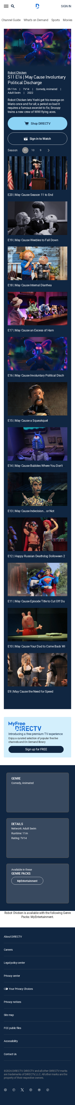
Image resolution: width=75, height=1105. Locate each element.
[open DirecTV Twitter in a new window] (22, 1089)
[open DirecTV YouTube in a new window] (39, 1089)
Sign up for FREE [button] (36, 749)
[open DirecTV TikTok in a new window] (47, 1089)
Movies (67, 20)
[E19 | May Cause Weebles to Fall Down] (37, 218)
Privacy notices (12, 1002)
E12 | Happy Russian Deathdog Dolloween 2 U (38, 556)
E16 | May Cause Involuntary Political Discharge (39, 375)
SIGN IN (66, 6)
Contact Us (10, 1054)
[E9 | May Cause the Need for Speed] (37, 669)
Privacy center (12, 976)
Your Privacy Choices (21, 989)
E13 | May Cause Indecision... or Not (31, 511)
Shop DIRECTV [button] (40, 123)
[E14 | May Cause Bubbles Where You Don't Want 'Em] (37, 444)
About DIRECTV (13, 936)
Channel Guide (11, 20)
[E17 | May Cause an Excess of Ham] (37, 308)
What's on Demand (36, 20)
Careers (8, 949)
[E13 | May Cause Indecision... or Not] (37, 489)
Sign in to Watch (40, 139)
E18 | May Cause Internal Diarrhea (30, 285)
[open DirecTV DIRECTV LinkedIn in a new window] (5, 1089)
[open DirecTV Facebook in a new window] (13, 1089)
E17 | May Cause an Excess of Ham (31, 330)
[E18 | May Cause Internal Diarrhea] (37, 263)
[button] (6, 6)
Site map (9, 1015)
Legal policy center (14, 962)
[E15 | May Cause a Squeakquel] (37, 399)
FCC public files (12, 1028)
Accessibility (11, 1041)
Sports (55, 20)
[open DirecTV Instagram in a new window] (30, 1089)
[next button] (48, 150)
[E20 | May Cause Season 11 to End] (37, 173)
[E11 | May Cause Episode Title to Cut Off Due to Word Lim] (37, 579)
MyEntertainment (27, 881)
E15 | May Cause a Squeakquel (28, 420)
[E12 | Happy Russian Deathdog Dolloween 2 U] (37, 534)
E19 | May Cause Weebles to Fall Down (33, 240)
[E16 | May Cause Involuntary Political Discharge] (37, 353)
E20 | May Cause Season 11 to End (30, 195)
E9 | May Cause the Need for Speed (30, 691)
